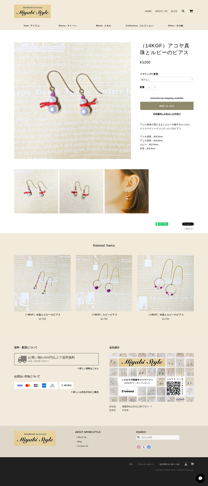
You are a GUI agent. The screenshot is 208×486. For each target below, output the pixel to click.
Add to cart (166, 105)
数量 (142, 87)
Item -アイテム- (32, 25)
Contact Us (83, 446)
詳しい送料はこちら (89, 368)
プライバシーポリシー (146, 464)
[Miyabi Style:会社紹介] (151, 377)
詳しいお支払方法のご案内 (86, 392)
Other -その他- (176, 25)
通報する (189, 229)
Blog (174, 11)
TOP (130, 464)
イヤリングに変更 (149, 74)
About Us (161, 11)
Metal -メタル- (104, 25)
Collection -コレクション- (140, 25)
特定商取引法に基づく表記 (170, 464)
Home (148, 11)
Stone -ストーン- (68, 25)
